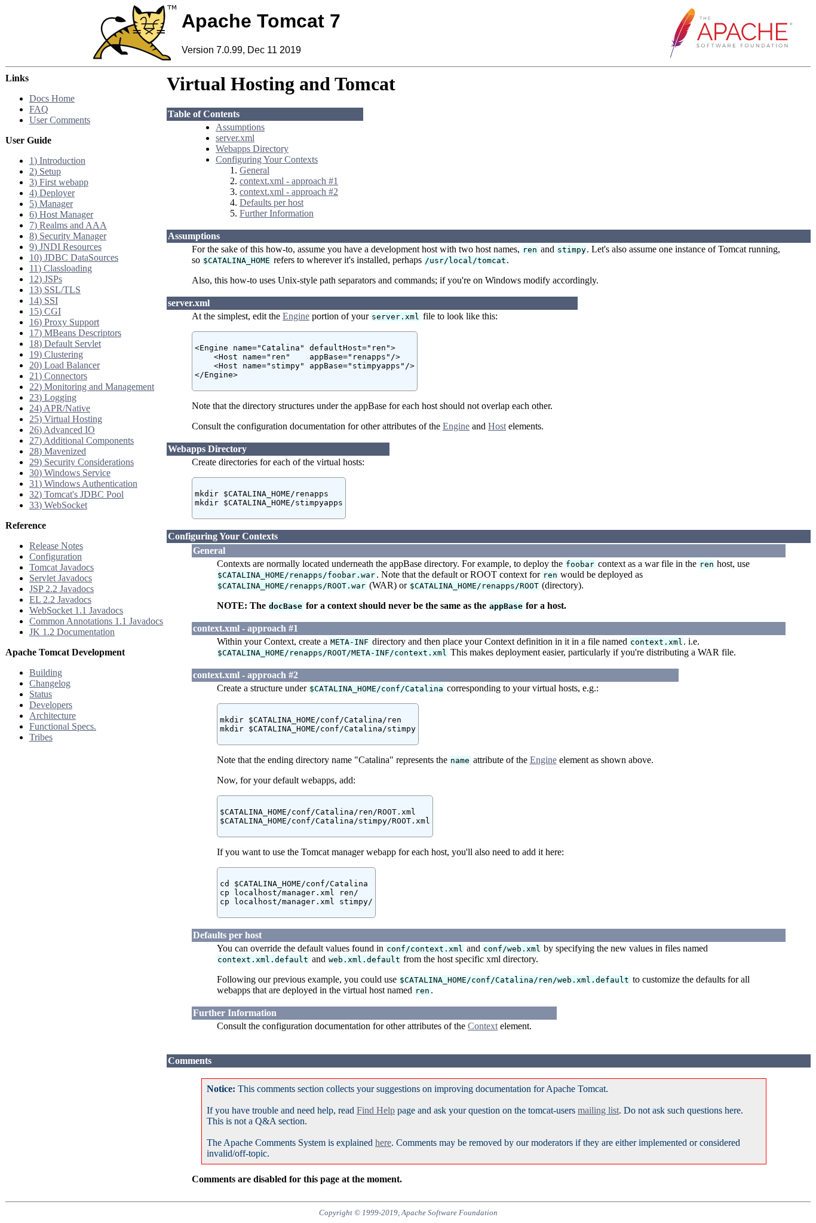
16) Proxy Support (64, 322)
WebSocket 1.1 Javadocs (76, 610)
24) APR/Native (59, 408)
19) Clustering (56, 354)
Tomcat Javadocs (61, 567)
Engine (296, 316)
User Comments (59, 120)
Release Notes (56, 546)
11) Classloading (60, 268)
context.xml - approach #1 (289, 181)
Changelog (49, 683)
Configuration (55, 556)
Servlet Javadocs (60, 578)
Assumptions (240, 127)
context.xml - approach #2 (289, 192)
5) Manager (51, 204)
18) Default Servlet (65, 343)
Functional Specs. (62, 726)
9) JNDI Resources (65, 247)
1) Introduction (57, 160)
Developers (50, 705)
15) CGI (45, 311)
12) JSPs (45, 279)
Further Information (277, 213)
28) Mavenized (57, 451)
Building (45, 672)
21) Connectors (58, 376)
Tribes (41, 737)
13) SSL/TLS (55, 290)
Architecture (52, 715)
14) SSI (43, 300)
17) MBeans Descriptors (75, 333)
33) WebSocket (58, 505)
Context (483, 1026)
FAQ (38, 109)
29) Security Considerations (81, 462)
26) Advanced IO (62, 430)
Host (497, 426)
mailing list (598, 1110)
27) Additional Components (81, 440)
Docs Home (52, 98)
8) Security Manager (67, 236)
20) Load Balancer (64, 365)
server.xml (235, 138)
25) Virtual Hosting (65, 419)
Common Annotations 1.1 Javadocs (96, 621)
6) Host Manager (61, 214)
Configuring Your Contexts (267, 159)
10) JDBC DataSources (73, 257)
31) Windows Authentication (83, 483)
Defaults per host (271, 202)
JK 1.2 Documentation (72, 632)
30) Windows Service (70, 473)
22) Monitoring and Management (91, 387)
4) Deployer (52, 193)
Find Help (376, 1110)
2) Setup (45, 171)
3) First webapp (58, 182)
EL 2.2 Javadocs (60, 599)
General (254, 170)
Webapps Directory (252, 149)
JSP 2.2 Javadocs (61, 589)
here (383, 1142)
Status (40, 694)
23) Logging (52, 397)
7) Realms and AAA (68, 225)
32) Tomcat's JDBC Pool (76, 494)
